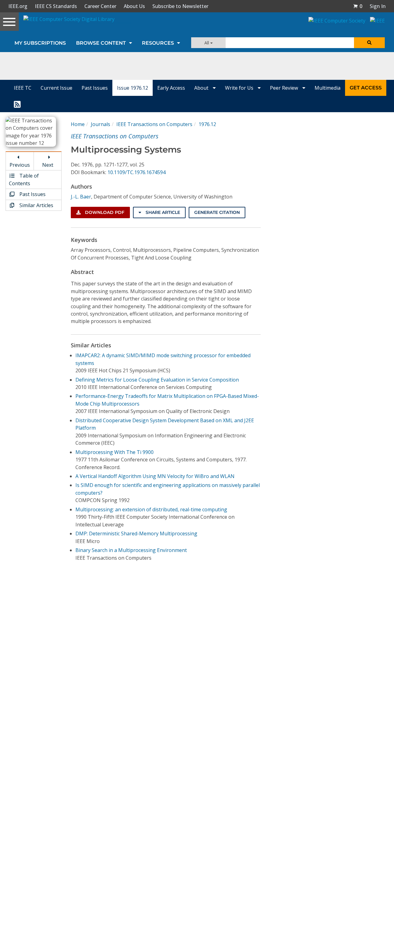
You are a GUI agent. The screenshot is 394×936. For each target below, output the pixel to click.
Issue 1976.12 (132, 87)
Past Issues (95, 87)
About (202, 87)
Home (78, 124)
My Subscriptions (40, 43)
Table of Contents (24, 179)
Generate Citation (217, 212)
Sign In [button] (378, 6)
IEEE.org (17, 6)
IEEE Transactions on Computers (154, 124)
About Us (134, 6)
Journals (100, 124)
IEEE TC (22, 87)
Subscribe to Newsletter (180, 6)
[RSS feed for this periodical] (17, 104)
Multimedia (327, 87)
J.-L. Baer (81, 196)
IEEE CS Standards (56, 6)
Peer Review (284, 87)
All (207, 43)
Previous (20, 164)
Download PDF (104, 212)
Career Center (100, 6)
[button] (357, 6)
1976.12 (207, 124)
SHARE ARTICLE (162, 212)
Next (47, 164)
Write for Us (240, 87)
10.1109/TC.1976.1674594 (136, 172)
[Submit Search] (369, 42)
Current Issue (56, 87)
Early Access (171, 87)
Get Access (366, 88)
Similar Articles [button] (35, 205)
